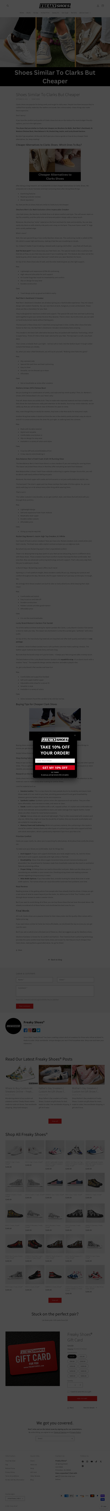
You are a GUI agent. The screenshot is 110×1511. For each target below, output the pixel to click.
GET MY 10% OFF (55, 768)
